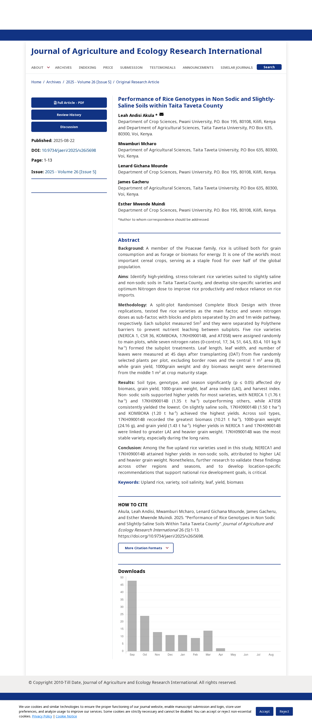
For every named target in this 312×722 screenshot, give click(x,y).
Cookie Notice (66, 716)
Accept (264, 711)
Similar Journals (237, 67)
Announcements (198, 67)
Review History (69, 115)
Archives (63, 67)
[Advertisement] (156, 13)
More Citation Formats (144, 548)
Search (269, 67)
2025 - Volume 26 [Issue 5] (88, 81)
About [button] (37, 67)
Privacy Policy (42, 716)
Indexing (87, 67)
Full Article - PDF (70, 102)
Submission (131, 67)
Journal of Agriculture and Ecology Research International (146, 50)
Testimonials (163, 67)
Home (36, 81)
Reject (284, 711)
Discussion (69, 127)
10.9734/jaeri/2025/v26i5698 (69, 150)
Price (108, 67)
